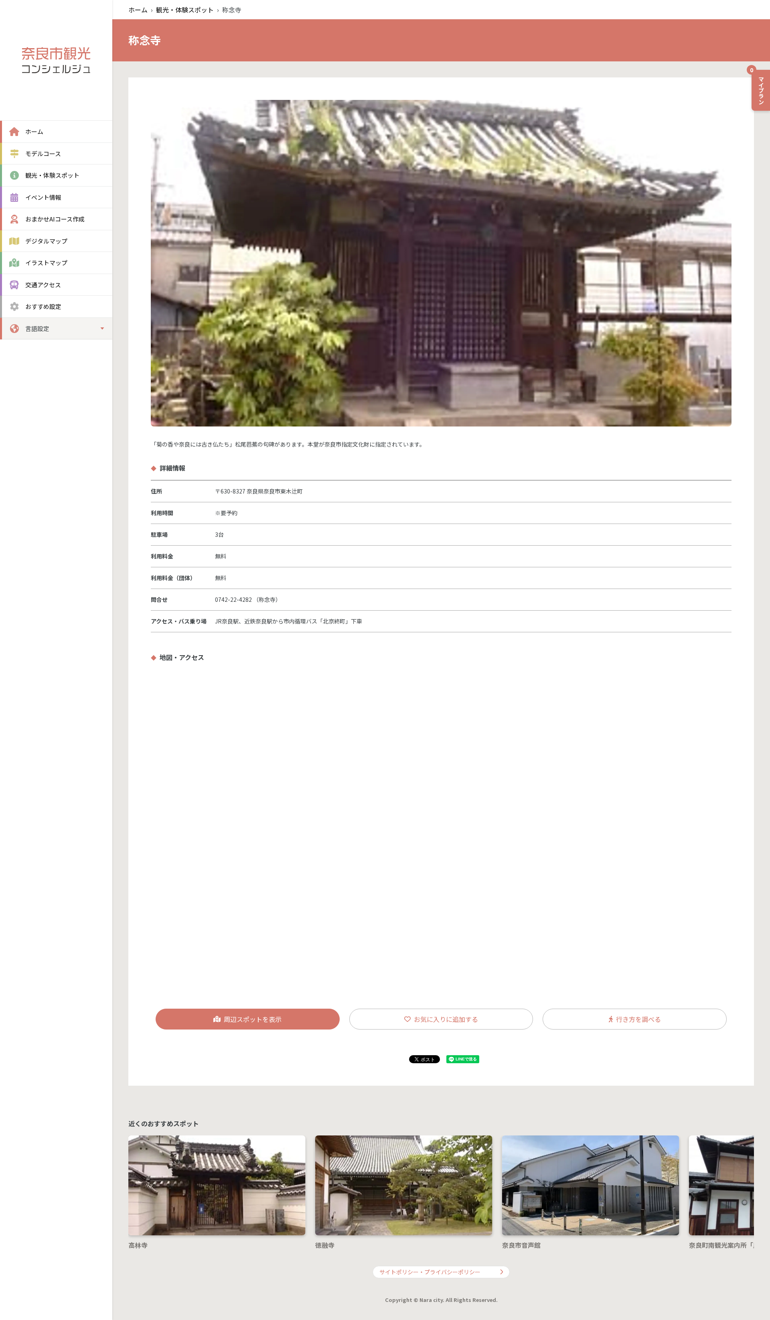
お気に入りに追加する (446, 1019)
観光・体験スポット (185, 9)
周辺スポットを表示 (253, 1019)
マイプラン (758, 87)
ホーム (138, 9)
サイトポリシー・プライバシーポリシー (429, 1272)
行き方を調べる (638, 1019)
